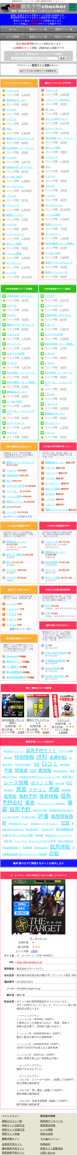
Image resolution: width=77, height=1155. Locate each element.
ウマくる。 (12, 491)
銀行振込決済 (41, 848)
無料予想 (28, 796)
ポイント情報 (66, 751)
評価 (43, 816)
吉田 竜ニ (68, 776)
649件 (63, 267)
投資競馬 (27, 847)
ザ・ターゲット (38, 938)
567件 (24, 171)
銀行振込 (65, 764)
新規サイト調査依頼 (51, 1148)
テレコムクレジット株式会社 (51, 803)
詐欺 (54, 853)
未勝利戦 (58, 757)
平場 (8, 770)
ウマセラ (11, 157)
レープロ (11, 272)
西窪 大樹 (60, 783)
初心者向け (9, 790)
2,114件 (64, 238)
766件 (63, 151)
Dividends (12, 656)
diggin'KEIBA (52, 668)
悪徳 (54, 789)
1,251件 (64, 329)
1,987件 (64, 113)
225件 (24, 123)
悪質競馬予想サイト (13, 1152)
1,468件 (64, 219)
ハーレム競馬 (52, 214)
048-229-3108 (40, 810)
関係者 (21, 770)
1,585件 (26, 357)
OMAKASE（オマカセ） (20, 167)
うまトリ (50, 324)
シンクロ (11, 512)
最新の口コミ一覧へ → (22, 629)
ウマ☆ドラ (51, 157)
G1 (69, 783)
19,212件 (26, 276)
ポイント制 (42, 782)
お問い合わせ (47, 1152)
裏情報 (44, 770)
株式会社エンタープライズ (58, 835)
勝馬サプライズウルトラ (59, 262)
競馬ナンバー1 (53, 224)
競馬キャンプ (13, 661)
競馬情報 (60, 847)
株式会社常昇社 (61, 771)
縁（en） (50, 109)
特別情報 (24, 757)
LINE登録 (66, 790)
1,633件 (64, 94)
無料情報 (49, 796)
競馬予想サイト (41, 750)
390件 (63, 180)
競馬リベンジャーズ (56, 272)
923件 (63, 104)
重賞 (30, 802)
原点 (47, 166)
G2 (36, 764)
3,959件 (64, 171)
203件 (63, 142)
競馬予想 (20, 809)
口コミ (50, 764)
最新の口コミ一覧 (12, 1121)
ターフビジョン (54, 205)
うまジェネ (51, 90)
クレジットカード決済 (42, 840)
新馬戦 (10, 796)
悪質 (21, 789)
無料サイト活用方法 (13, 1129)
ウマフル (11, 119)
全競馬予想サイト (12, 1144)
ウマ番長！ (12, 666)
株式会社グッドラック (13, 751)
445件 (24, 104)
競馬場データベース (51, 1121)
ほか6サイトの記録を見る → (19, 516)
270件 (63, 247)
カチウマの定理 (15, 353)
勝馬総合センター (16, 100)
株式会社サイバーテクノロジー (44, 824)
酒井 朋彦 (8, 758)
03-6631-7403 (28, 817)
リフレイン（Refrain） (58, 99)
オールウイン (52, 233)
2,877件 (25, 161)
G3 (33, 770)
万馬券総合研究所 (55, 660)
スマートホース (54, 128)
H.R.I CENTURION (56, 653)
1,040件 (64, 132)
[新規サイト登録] (38, 71)
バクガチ (50, 195)
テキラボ (50, 176)
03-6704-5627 (23, 764)
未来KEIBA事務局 (16, 677)
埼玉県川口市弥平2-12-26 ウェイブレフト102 (40, 777)
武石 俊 (8, 841)
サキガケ (50, 186)
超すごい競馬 (52, 147)
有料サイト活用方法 (13, 1125)
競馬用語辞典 (47, 1125)
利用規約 (45, 1144)
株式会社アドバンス (18, 823)
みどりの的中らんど (56, 118)
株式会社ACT (32, 829)
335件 (34, 951)
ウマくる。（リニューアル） (20, 412)
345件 (63, 190)
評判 (42, 757)
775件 (63, 228)
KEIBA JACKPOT (54, 676)
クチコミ (37, 789)
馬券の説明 (46, 1133)
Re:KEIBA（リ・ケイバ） (59, 138)
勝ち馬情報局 (13, 672)
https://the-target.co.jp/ (29, 962)
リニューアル (20, 841)
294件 (25, 417)
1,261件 (64, 161)
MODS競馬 (51, 562)
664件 (63, 276)
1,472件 (64, 123)
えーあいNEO (53, 253)
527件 (63, 199)
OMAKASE (12, 475)
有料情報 (39, 835)
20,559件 (65, 209)
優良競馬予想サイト (13, 1148)
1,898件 (64, 257)
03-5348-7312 (47, 829)
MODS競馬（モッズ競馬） (60, 243)
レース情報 (16, 782)
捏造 (65, 822)
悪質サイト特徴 (11, 1133)
